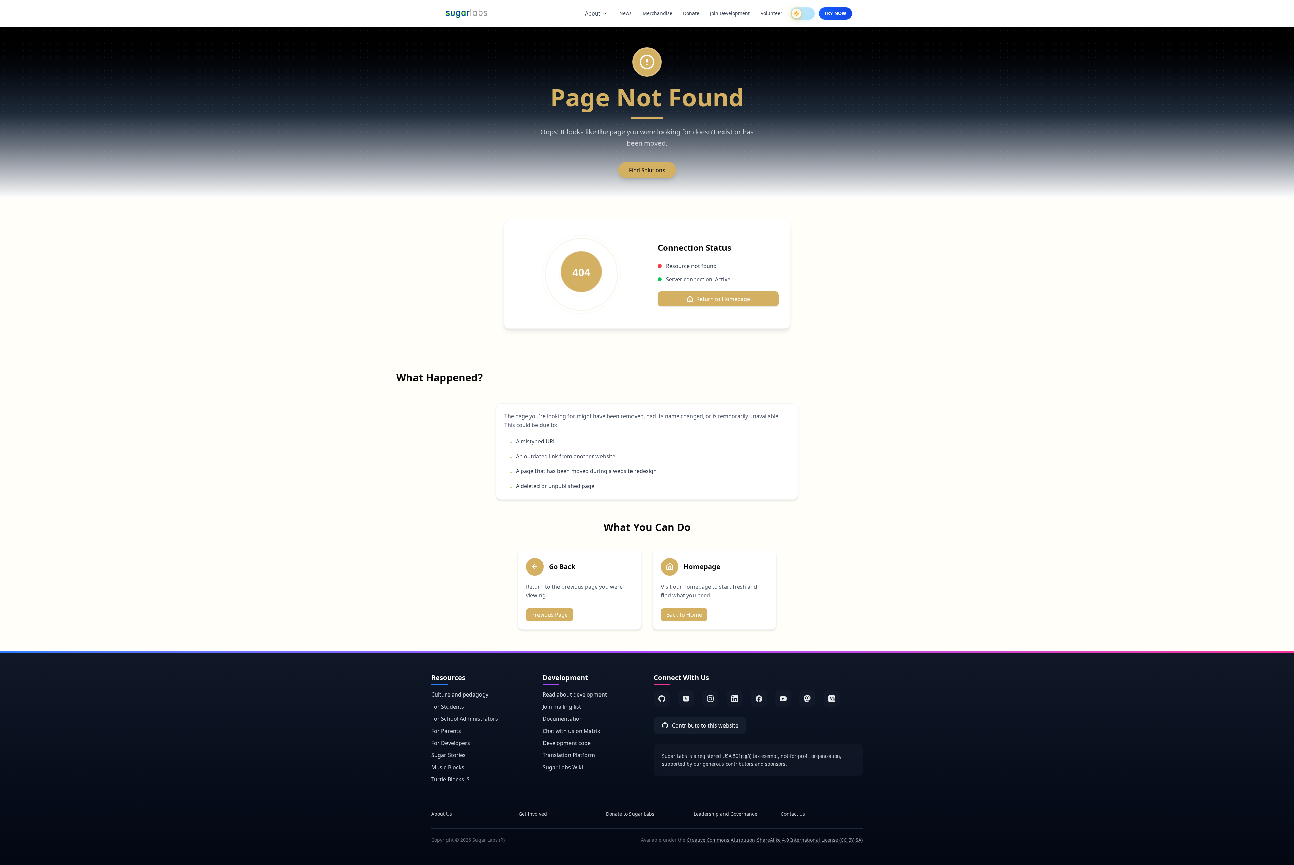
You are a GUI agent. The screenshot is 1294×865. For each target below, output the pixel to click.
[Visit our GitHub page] (662, 698)
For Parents (446, 731)
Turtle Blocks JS (450, 779)
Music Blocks (447, 767)
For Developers (450, 743)
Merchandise (657, 13)
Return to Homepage (723, 299)
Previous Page (549, 614)
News (625, 13)
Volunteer (771, 13)
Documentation (563, 718)
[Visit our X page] (686, 698)
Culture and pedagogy (459, 694)
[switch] (803, 13)
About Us (441, 814)
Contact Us (793, 814)
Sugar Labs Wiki (563, 767)
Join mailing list (562, 706)
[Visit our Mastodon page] (807, 698)
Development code (567, 743)
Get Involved (533, 814)
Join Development (730, 13)
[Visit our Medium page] (832, 698)
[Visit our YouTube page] (783, 698)
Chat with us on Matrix (571, 731)
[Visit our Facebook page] (759, 698)
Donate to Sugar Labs (630, 814)
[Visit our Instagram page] (710, 698)
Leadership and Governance (725, 814)
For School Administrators (464, 718)
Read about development (575, 694)
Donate (691, 13)
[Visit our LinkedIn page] (735, 698)
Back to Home (684, 614)
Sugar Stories (448, 755)
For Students (447, 706)
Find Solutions (647, 170)
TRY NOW (835, 13)
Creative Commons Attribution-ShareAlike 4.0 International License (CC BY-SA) (775, 840)
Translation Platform (569, 755)
